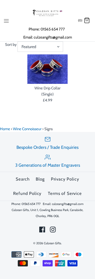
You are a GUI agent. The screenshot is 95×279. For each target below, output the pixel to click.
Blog (40, 179)
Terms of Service (65, 193)
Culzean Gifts (52, 243)
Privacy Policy (65, 179)
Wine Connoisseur (27, 129)
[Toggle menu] (6, 20)
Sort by (11, 44)
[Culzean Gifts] (48, 12)
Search (22, 179)
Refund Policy (27, 193)
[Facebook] (42, 229)
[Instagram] (53, 229)
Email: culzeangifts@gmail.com (47, 37)
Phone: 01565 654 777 (47, 29)
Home (5, 129)
